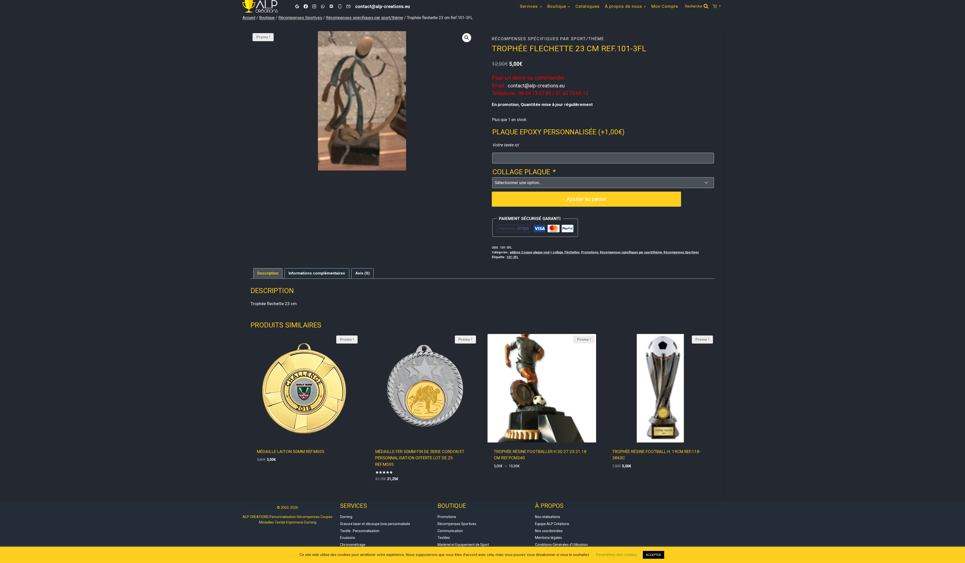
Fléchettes (572, 252)
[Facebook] (305, 6)
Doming (346, 517)
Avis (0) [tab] (362, 273)
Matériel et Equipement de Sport (463, 545)
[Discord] (331, 6)
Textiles (444, 538)
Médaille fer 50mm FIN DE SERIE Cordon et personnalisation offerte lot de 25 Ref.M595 (419, 458)
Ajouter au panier (586, 199)
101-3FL (512, 257)
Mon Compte (664, 6)
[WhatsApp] (322, 6)
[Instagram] (314, 6)
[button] (466, 37)
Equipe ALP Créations (552, 524)
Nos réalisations (547, 517)
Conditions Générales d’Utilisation (561, 545)
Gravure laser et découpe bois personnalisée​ (375, 524)
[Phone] (339, 6)
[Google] (297, 6)
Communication (450, 531)
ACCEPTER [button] (653, 555)
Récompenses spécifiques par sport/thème (548, 38)
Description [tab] (267, 273)
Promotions (589, 252)
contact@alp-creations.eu (536, 86)
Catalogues (587, 6)
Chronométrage (352, 545)
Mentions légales (548, 538)
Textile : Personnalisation (359, 531)
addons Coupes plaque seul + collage (536, 252)
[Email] (348, 6)
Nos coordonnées (549, 531)
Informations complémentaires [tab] (316, 273)
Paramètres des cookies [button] (616, 554)
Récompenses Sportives (681, 252)
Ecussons (347, 538)
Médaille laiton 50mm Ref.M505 (290, 451)
